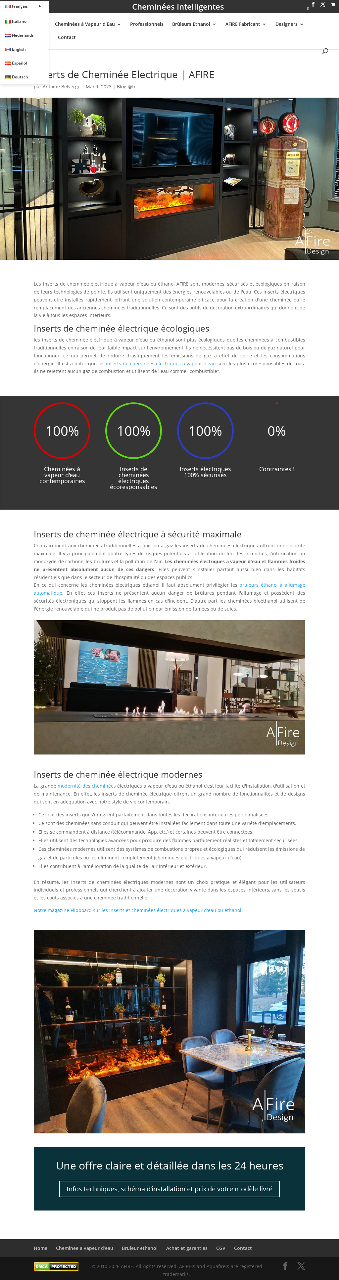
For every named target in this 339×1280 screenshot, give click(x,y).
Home (40, 1248)
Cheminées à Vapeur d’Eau (85, 24)
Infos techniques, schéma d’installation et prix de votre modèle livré (169, 1188)
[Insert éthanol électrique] (169, 754)
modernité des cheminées (87, 786)
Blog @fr (126, 86)
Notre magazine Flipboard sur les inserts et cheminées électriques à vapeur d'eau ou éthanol (137, 910)
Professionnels (147, 24)
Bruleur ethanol (140, 1248)
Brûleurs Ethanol (191, 24)
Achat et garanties (187, 1248)
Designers (286, 24)
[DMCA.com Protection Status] (56, 1269)
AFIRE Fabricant (242, 24)
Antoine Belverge (61, 86)
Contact (67, 37)
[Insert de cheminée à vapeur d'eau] (169, 1133)
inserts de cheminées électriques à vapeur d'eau (161, 363)
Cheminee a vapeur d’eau (84, 1248)
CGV (220, 1248)
